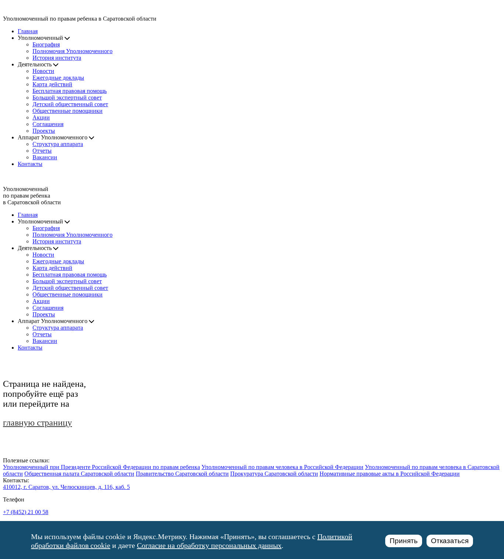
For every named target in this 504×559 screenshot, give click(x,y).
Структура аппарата (57, 144)
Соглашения (47, 124)
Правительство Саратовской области (182, 474)
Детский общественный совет (70, 104)
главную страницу (37, 422)
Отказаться (450, 541)
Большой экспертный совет (67, 97)
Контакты (30, 164)
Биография (46, 44)
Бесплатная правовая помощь (69, 91)
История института (56, 58)
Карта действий (52, 84)
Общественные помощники (67, 111)
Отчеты (42, 150)
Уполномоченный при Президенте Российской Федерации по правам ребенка (101, 467)
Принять (404, 541)
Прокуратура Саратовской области (274, 474)
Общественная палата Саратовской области (79, 474)
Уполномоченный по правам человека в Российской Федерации (282, 467)
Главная (28, 31)
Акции (41, 117)
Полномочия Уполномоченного (72, 51)
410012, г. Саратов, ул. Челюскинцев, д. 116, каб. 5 (66, 487)
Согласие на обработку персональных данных (209, 545)
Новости (43, 71)
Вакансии (44, 157)
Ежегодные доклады (58, 77)
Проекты (43, 131)
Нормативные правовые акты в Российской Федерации (390, 474)
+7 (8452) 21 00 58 (25, 512)
